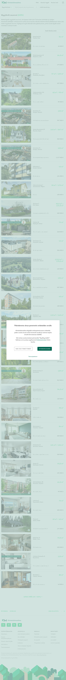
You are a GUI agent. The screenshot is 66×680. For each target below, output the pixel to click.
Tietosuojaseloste (32, 356)
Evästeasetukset (42, 340)
